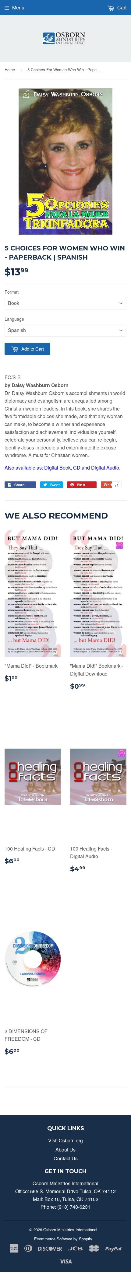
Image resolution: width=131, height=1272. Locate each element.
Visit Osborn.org (65, 1140)
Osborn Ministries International (70, 1229)
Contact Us (66, 1158)
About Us (65, 1149)
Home (10, 69)
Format (12, 292)
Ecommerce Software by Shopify (63, 1239)
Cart (121, 7)
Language (14, 319)
